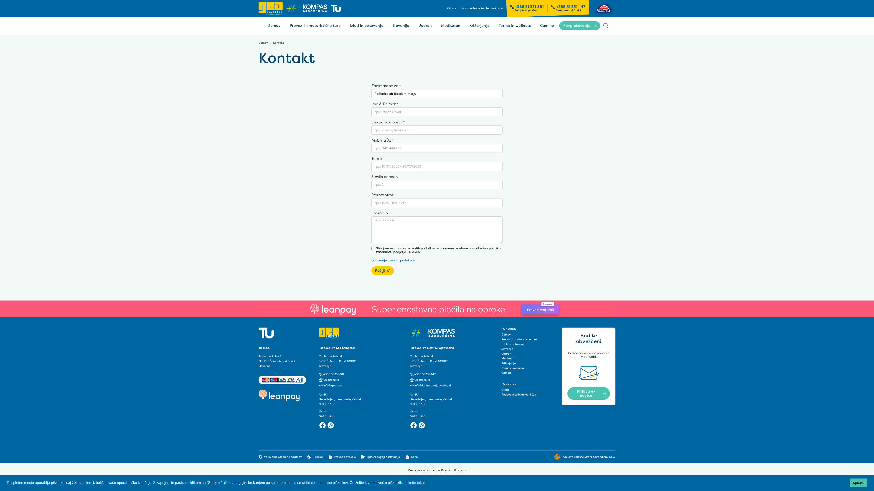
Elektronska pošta (388, 122)
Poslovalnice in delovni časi (482, 8)
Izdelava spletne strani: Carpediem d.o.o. (588, 457)
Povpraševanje (577, 25)
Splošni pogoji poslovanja (383, 457)
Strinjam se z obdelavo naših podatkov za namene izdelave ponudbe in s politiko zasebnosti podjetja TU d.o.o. (438, 250)
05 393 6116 (331, 380)
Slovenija (401, 25)
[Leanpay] (437, 309)
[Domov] (300, 8)
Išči (606, 25)
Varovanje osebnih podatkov (393, 260)
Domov (274, 25)
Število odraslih (384, 177)
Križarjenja (480, 25)
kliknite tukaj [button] (415, 483)
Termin (377, 159)
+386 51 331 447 (570, 7)
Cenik (414, 457)
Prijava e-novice (586, 393)
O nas (451, 8)
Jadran (425, 25)
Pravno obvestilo (345, 457)
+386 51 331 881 (529, 7)
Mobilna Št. (382, 140)
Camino (547, 25)
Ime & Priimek (385, 104)
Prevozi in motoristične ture (315, 25)
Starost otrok (382, 195)
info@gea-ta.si (333, 385)
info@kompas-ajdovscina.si (432, 385)
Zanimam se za (386, 86)
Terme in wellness (515, 25)
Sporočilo (379, 213)
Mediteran (450, 25)
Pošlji (380, 270)
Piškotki (318, 457)
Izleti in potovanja (367, 25)
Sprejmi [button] (858, 483)
